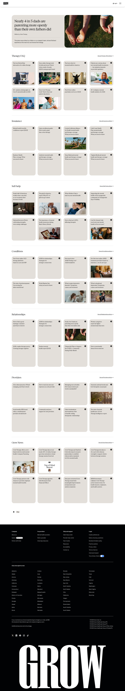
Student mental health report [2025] (45, 347)
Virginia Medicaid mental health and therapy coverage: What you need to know (99, 157)
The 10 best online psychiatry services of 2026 (73, 91)
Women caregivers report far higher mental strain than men (97, 324)
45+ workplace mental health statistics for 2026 (98, 91)
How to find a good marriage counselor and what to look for (19, 324)
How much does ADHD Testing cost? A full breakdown (70, 260)
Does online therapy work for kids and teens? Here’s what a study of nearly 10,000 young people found (47, 66)
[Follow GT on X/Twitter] (12, 636)
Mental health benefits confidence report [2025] (20, 129)
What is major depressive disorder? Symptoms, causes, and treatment (72, 285)
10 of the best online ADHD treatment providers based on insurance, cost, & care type (99, 260)
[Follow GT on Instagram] (24, 636)
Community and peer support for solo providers (46, 410)
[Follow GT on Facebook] (20, 636)
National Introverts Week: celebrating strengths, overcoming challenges (20, 222)
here (30, 626)
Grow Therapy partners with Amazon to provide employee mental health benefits (21, 481)
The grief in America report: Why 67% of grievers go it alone (45, 195)
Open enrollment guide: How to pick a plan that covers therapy (46, 130)
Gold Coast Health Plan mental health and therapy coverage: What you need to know (98, 131)
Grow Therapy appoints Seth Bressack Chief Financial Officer (45, 481)
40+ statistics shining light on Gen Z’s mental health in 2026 (21, 91)
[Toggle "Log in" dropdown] (113, 3)
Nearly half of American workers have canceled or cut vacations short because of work (20, 196)
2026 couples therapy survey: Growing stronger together (21, 347)
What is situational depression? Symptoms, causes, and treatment (98, 285)
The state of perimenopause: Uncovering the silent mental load (21, 285)
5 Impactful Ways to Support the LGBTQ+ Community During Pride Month (73, 348)
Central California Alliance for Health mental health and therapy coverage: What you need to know (72, 131)
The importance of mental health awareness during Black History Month (46, 222)
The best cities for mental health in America (72, 64)
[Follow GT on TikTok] (28, 636)
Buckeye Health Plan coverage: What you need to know (19, 157)
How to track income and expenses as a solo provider (47, 386)
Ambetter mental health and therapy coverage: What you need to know (46, 157)
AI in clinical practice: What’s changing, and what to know (21, 386)
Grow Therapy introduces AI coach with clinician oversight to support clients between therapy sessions (99, 453)
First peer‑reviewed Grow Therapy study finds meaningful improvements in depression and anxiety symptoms (72, 483)
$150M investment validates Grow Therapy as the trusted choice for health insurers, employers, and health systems (98, 483)
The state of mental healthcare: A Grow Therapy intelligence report (99, 411)
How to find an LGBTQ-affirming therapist (71, 221)
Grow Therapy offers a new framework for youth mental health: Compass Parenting (21, 452)
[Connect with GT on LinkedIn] (16, 636)
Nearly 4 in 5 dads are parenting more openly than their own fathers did (32, 25)
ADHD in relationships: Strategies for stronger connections (45, 260)
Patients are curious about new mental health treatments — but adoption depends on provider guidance (99, 66)
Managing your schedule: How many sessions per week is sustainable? (72, 387)
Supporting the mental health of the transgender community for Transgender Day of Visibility (99, 196)
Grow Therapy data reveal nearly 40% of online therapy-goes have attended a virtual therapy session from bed (47, 453)
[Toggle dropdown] (120, 3)
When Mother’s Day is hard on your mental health (73, 194)
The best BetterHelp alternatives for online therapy (22, 64)
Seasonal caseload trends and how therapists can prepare (99, 386)
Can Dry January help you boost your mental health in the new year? (97, 222)
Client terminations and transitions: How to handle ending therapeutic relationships (72, 412)
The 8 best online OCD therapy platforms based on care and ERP (20, 260)
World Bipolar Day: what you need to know (45, 284)
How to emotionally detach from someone (97, 347)
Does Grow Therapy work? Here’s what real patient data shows (45, 92)
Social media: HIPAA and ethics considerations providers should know (20, 411)
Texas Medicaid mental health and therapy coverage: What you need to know (73, 157)
